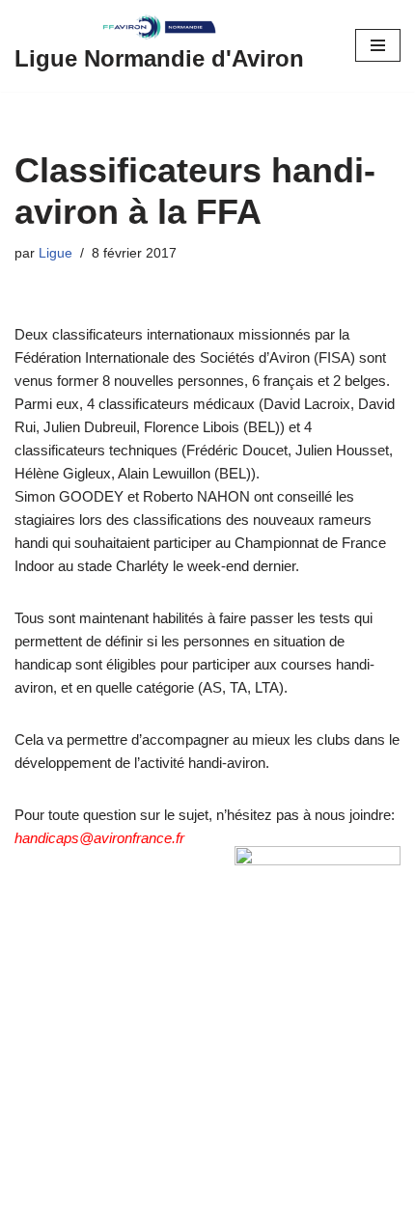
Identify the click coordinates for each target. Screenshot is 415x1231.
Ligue (55, 253)
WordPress (179, 1211)
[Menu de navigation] (378, 45)
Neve (31, 1211)
